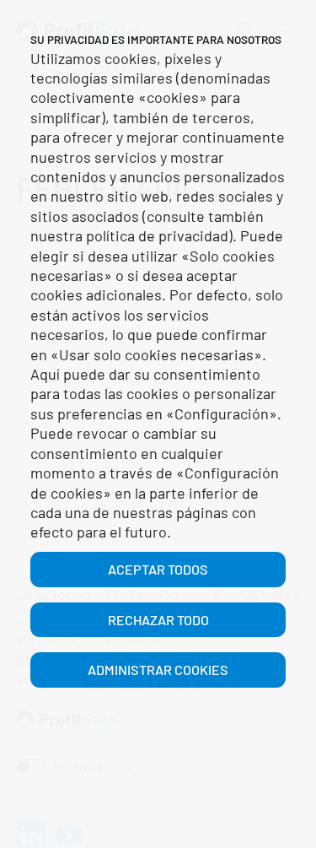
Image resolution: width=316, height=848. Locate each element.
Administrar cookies (158, 670)
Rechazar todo (158, 620)
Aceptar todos (158, 569)
